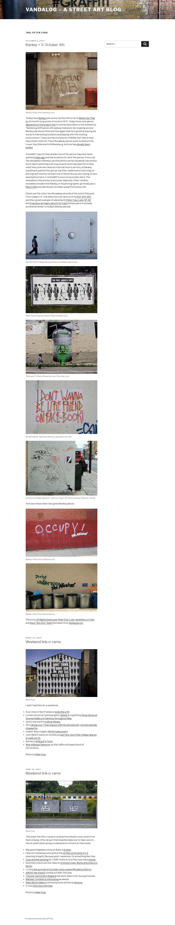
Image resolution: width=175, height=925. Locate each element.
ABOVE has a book (35, 872)
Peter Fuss (71, 200)
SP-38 (87, 200)
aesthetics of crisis (84, 619)
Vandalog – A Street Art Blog (74, 10)
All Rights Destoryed (46, 619)
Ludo (80, 200)
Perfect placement (58, 731)
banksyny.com (76, 623)
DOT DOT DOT (84, 197)
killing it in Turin (44, 741)
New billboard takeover (38, 744)
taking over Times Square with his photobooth (55, 725)
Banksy (42, 118)
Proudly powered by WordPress (39, 918)
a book (92, 859)
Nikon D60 (31, 187)
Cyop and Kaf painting (37, 859)
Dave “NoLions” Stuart (41, 623)
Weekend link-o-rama (43, 642)
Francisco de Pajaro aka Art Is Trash (48, 203)
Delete (63, 715)
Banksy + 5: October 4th (45, 45)
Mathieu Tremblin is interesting (42, 879)
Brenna (78, 882)
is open (67, 850)
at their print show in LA (75, 853)
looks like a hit (62, 712)
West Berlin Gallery (36, 882)
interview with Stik (42, 886)
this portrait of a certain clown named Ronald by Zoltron (62, 869)
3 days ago (39, 157)
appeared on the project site (41, 124)
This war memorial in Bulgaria (41, 876)
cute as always (52, 721)
